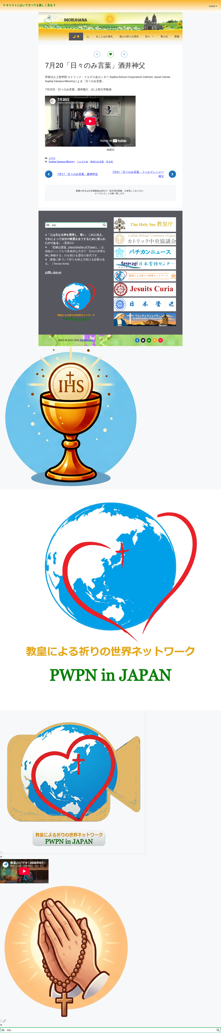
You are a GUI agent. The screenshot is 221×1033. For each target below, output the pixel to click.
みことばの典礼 (104, 36)
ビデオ (52, 158)
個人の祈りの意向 (129, 36)
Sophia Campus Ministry (61, 161)
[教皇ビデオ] (74, 852)
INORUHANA (75, 20)
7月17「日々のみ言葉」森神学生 (77, 174)
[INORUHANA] (137, 340)
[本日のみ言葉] (71, 487)
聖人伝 (164, 36)
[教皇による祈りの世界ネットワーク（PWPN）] (110, 709)
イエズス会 (82, 161)
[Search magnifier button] (104, 225)
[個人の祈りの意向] (66, 1016)
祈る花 (109, 161)
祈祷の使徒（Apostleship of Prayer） (75, 247)
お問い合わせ (53, 272)
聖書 (176, 36)
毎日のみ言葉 (97, 161)
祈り (147, 36)
